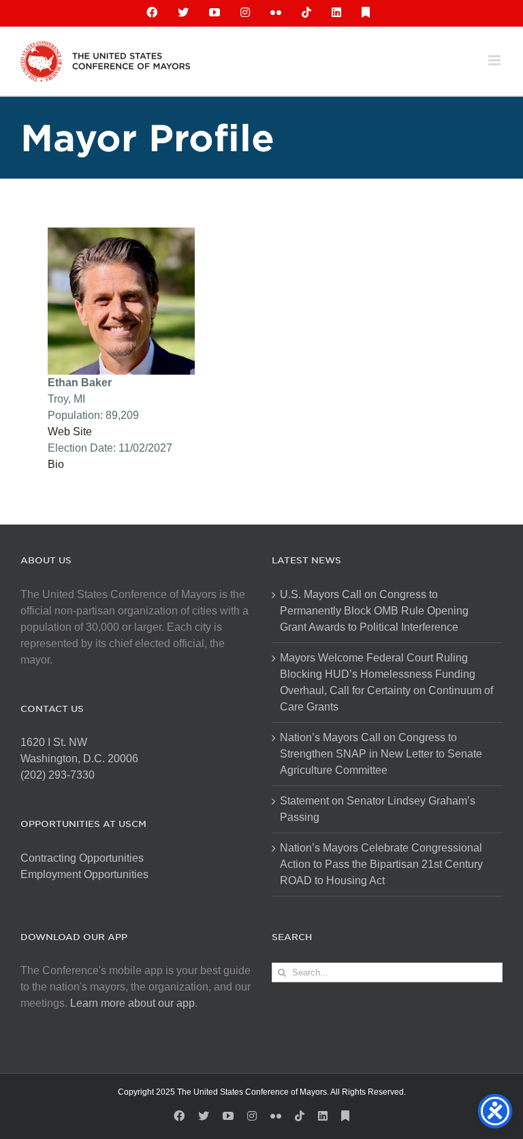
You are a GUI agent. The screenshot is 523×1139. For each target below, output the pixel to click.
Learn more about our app (132, 1003)
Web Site (70, 431)
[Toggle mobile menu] (495, 60)
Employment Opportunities (84, 874)
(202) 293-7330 (57, 775)
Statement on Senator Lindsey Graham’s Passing (377, 809)
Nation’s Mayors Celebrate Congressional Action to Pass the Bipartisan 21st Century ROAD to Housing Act (381, 864)
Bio (56, 464)
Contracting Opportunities (82, 858)
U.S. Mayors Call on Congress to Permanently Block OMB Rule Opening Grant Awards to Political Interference (374, 611)
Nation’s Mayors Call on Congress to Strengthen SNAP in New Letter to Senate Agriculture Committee (381, 754)
